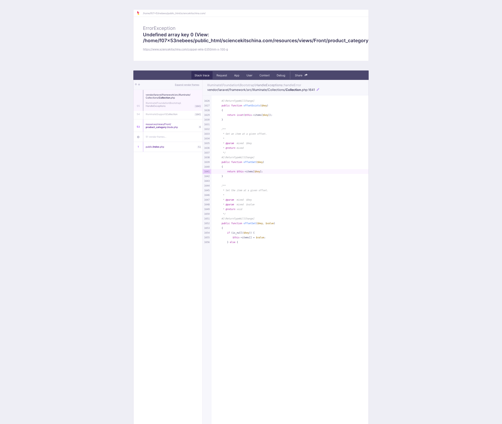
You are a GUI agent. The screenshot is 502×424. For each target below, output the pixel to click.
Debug (281, 75)
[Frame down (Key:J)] (139, 85)
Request (221, 75)
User (249, 75)
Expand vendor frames (187, 84)
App (236, 75)
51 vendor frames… (156, 136)
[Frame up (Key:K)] (136, 85)
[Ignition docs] (140, 13)
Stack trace (202, 75)
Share (299, 75)
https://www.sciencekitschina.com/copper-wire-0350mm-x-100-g (185, 49)
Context (264, 75)
